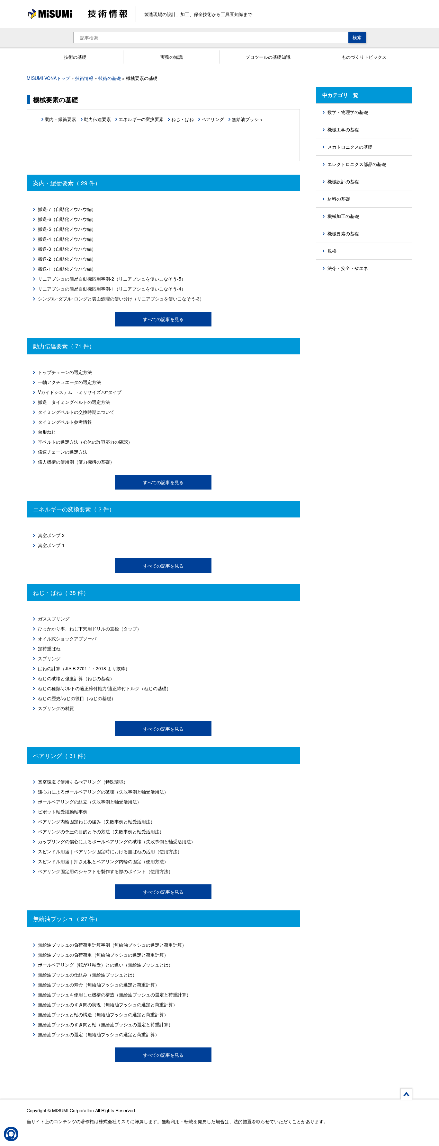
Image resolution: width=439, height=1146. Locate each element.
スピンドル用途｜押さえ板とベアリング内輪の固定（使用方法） (103, 861)
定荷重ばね (49, 648)
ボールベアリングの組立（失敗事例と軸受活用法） (89, 801)
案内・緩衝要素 (60, 119)
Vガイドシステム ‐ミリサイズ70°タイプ (79, 392)
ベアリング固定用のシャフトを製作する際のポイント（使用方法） (105, 871)
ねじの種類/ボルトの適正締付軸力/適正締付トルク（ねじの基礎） (104, 688)
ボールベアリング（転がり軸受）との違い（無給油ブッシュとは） (105, 964)
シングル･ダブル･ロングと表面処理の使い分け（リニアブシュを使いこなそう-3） (121, 298)
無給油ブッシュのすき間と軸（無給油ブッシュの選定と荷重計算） (105, 1024)
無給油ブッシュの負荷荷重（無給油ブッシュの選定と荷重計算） (103, 954)
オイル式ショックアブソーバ (67, 638)
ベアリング (213, 119)
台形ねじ (47, 432)
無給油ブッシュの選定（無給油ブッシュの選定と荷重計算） (98, 1034)
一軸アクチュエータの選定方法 (69, 382)
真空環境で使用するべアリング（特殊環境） (83, 781)
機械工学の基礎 (343, 129)
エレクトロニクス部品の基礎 (356, 164)
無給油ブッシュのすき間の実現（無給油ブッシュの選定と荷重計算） (107, 1004)
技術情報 (84, 78)
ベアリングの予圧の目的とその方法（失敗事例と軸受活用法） (101, 831)
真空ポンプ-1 (51, 545)
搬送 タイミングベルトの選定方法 (74, 402)
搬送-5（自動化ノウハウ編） (67, 229)
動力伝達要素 (97, 119)
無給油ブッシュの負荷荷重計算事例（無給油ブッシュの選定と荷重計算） (112, 945)
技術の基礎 (109, 78)
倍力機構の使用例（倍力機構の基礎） (76, 461)
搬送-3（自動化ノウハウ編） (67, 249)
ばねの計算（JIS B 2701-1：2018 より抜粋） (84, 668)
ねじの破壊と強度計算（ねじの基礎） (76, 678)
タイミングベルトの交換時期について (76, 412)
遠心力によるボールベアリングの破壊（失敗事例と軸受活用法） (103, 791)
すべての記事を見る (163, 319)
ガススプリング (53, 618)
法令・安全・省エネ (347, 268)
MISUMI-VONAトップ (48, 78)
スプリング (49, 658)
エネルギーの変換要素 (141, 119)
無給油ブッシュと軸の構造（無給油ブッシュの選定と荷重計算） (103, 1014)
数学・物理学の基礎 (347, 112)
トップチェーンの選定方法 (65, 372)
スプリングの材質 (56, 708)
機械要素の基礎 (343, 233)
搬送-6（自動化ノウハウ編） (67, 219)
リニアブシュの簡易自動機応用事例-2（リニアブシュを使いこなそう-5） (112, 278)
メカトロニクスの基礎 (349, 146)
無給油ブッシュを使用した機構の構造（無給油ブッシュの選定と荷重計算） (114, 994)
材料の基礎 (338, 198)
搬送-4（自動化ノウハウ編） (67, 239)
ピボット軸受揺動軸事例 (62, 811)
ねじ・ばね (182, 119)
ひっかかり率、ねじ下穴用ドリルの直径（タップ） (89, 628)
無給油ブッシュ (247, 119)
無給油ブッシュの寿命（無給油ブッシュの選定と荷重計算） (98, 984)
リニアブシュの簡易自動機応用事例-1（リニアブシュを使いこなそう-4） (112, 288)
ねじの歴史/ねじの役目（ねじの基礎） (77, 698)
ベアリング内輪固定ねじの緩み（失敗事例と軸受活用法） (96, 821)
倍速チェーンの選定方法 (62, 451)
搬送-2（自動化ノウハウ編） (67, 259)
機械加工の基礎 (343, 216)
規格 (331, 250)
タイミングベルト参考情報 (65, 422)
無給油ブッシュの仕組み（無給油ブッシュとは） (87, 974)
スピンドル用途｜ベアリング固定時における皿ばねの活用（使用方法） (110, 851)
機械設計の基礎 (343, 181)
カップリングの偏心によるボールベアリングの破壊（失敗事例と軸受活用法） (116, 841)
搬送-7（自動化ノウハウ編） (67, 209)
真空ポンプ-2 (51, 535)
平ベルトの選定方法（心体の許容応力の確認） (85, 441)
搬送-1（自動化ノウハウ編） (67, 268)
